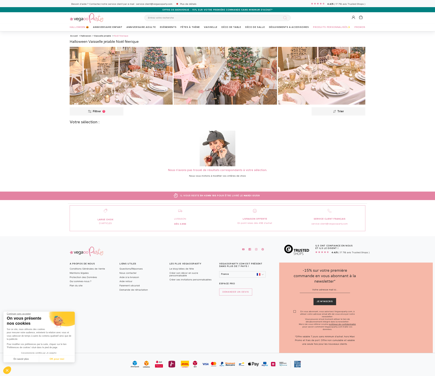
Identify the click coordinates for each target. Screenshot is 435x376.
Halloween (86, 36)
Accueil (74, 36)
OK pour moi (57, 358)
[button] (7, 370)
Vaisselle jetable (102, 36)
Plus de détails (188, 4)
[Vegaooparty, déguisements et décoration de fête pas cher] (87, 16)
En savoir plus (21, 358)
